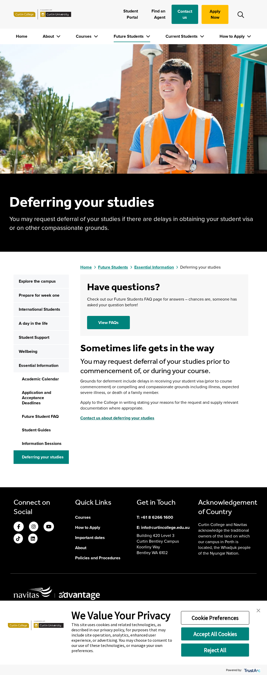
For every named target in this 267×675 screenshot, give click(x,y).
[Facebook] (19, 527)
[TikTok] (18, 539)
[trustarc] (252, 670)
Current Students (182, 36)
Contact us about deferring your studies (117, 418)
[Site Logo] (42, 14)
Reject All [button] (215, 650)
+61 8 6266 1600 (157, 517)
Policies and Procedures (97, 558)
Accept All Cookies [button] (215, 634)
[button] (258, 610)
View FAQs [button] (108, 323)
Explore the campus (37, 281)
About (49, 36)
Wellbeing (28, 351)
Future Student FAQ (40, 416)
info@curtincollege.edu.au (165, 527)
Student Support (34, 337)
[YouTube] (49, 527)
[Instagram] (33, 527)
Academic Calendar (40, 379)
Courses (84, 36)
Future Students (129, 36)
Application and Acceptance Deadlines (36, 398)
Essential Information (38, 365)
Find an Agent (158, 14)
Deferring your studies (43, 457)
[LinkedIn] (33, 539)
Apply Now (215, 14)
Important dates (90, 538)
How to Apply (233, 36)
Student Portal (130, 14)
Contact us (185, 14)
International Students (39, 309)
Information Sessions (42, 443)
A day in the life (33, 323)
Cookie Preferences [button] (215, 617)
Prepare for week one (39, 295)
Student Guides (36, 430)
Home (21, 36)
